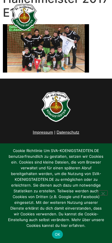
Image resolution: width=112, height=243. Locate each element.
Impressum (43, 132)
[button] (101, 17)
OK (57, 234)
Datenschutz (68, 132)
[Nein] (103, 192)
